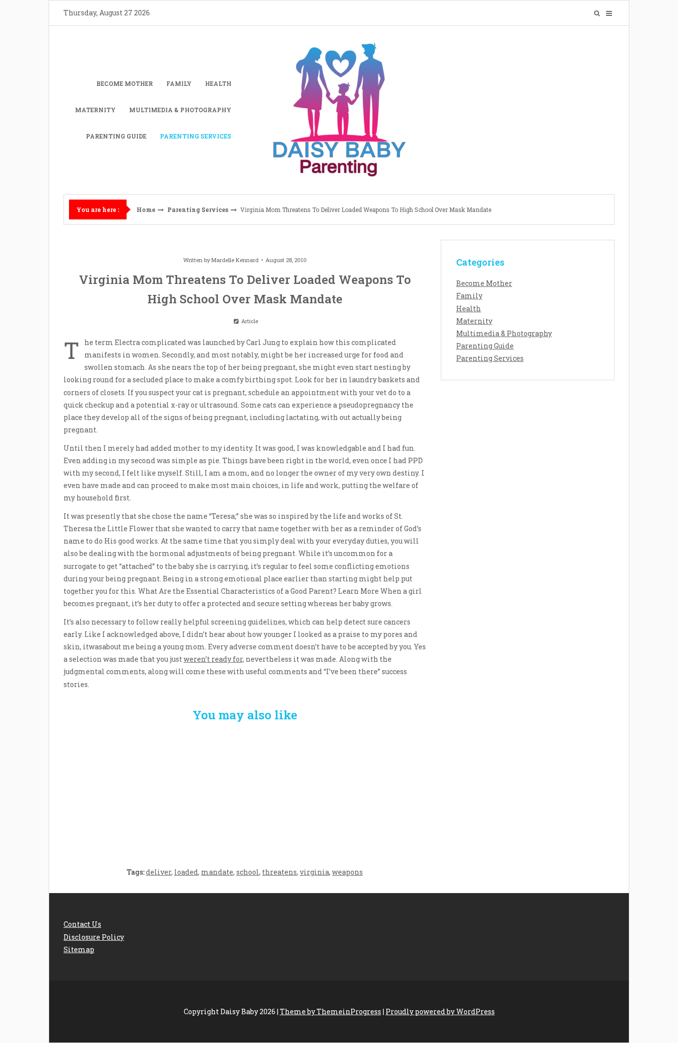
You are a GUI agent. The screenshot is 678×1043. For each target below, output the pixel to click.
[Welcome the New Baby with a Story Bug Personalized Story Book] (123, 788)
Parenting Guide (116, 136)
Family (179, 83)
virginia (314, 872)
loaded (186, 872)
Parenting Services (195, 136)
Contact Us (82, 924)
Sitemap (79, 949)
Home (145, 209)
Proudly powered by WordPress (440, 1011)
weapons (347, 872)
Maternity (95, 110)
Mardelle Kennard (235, 260)
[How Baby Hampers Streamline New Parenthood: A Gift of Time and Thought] (245, 788)
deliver (158, 872)
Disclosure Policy (94, 937)
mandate (217, 872)
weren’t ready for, (214, 659)
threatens (279, 872)
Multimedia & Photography (180, 110)
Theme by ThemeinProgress (330, 1011)
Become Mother (124, 83)
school (247, 872)
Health (218, 83)
